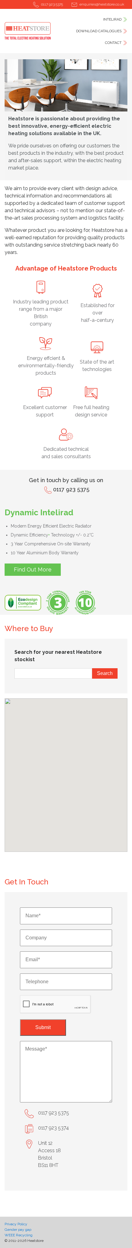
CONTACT (113, 43)
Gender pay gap (18, 1229)
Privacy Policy (16, 1224)
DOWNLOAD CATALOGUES (99, 31)
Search (105, 673)
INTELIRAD (112, 19)
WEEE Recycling (19, 1235)
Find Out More (33, 569)
